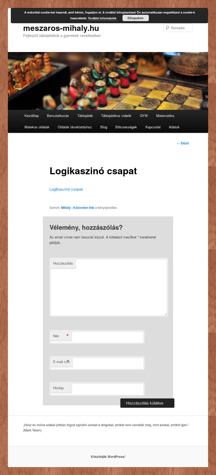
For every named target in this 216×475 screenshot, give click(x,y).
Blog (103, 126)
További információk (102, 18)
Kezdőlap (31, 115)
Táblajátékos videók (116, 115)
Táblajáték (85, 115)
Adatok (174, 126)
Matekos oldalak (37, 126)
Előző (183, 143)
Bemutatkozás (58, 115)
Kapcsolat (153, 126)
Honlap (58, 387)
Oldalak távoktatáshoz (75, 126)
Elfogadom (135, 18)
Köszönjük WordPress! (108, 456)
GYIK (144, 115)
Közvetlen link (83, 207)
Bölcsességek (126, 126)
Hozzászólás (63, 263)
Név (61, 336)
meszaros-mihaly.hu (61, 27)
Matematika (165, 115)
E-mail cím (61, 362)
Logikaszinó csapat (66, 189)
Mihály (66, 207)
